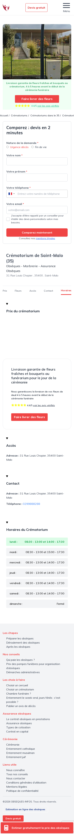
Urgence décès (19, 147)
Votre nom (14, 155)
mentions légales (45, 238)
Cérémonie (12, 744)
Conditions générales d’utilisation (26, 782)
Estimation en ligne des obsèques (25, 809)
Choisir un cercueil (17, 685)
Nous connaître (15, 770)
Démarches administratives (23, 672)
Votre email (15, 204)
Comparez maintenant (37, 232)
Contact (48, 290)
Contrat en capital (17, 731)
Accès (32, 290)
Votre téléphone (18, 187)
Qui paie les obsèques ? (20, 659)
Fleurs (18, 290)
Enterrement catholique (20, 748)
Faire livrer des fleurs (37, 99)
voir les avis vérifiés (48, 105)
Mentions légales (16, 786)
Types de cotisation (18, 727)
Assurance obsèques (19, 723)
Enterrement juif (16, 757)
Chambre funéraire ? (18, 693)
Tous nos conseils (17, 774)
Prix (5, 290)
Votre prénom (16, 171)
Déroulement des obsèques (23, 642)
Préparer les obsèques (20, 638)
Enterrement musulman (20, 753)
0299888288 (31, 504)
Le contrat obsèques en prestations (28, 719)
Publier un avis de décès (21, 706)
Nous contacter (15, 778)
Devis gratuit (36, 7)
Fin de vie (41, 147)
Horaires (66, 290)
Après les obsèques (18, 646)
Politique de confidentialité (22, 790)
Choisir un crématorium (20, 689)
